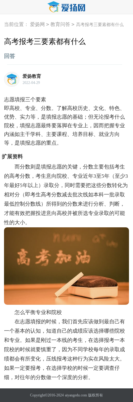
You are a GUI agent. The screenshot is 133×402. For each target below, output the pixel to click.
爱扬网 (37, 24)
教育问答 (60, 24)
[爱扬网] (66, 7)
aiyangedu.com (76, 395)
